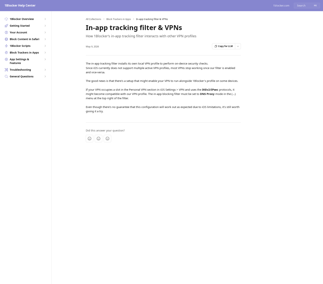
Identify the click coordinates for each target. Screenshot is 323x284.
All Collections (93, 19)
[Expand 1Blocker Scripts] (45, 45)
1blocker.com (281, 5)
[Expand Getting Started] (45, 25)
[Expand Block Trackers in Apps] (45, 52)
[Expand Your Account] (45, 32)
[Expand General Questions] (45, 76)
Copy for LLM (225, 46)
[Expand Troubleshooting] (45, 69)
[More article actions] (238, 46)
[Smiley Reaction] (107, 138)
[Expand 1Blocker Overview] (45, 19)
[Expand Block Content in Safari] (45, 39)
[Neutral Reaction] (98, 138)
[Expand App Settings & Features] (45, 59)
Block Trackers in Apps (118, 19)
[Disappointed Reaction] (89, 138)
